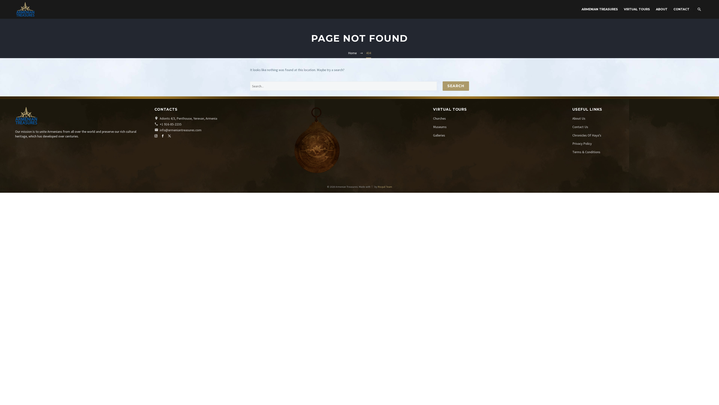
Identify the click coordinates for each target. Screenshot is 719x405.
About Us (578, 118)
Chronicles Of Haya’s (586, 135)
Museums (440, 127)
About (662, 9)
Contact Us (580, 127)
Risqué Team (385, 186)
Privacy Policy (582, 143)
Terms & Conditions (586, 152)
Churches (439, 118)
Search (455, 86)
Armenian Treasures (600, 9)
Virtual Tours (637, 9)
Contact (681, 9)
